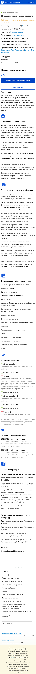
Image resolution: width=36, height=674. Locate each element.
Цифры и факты (7, 575)
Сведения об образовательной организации (16, 611)
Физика (24, 26)
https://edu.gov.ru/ (8, 641)
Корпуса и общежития (9, 588)
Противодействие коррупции (12, 601)
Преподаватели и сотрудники (12, 585)
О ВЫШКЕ (6, 571)
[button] (12, 568)
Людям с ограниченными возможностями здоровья (15, 616)
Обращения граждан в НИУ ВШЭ (12, 594)
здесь (13, 657)
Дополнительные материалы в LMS (18, 80)
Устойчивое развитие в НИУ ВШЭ (13, 581)
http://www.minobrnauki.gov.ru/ (12, 634)
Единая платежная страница (11, 620)
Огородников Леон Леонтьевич (12, 50)
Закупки (4, 591)
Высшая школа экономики (12, 2)
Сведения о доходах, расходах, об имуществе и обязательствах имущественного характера (13, 606)
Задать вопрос (18, 87)
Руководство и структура (10, 578)
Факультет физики (16, 32)
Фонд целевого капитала (10, 598)
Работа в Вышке (7, 623)
